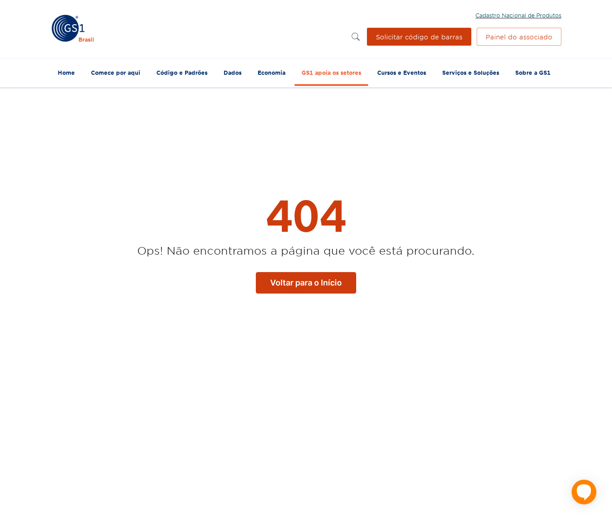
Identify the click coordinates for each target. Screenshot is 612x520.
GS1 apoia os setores (331, 72)
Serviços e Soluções (470, 72)
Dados (232, 72)
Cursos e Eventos (401, 72)
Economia (271, 72)
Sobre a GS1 (533, 72)
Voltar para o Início (306, 282)
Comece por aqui (115, 72)
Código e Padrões (181, 72)
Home (66, 72)
